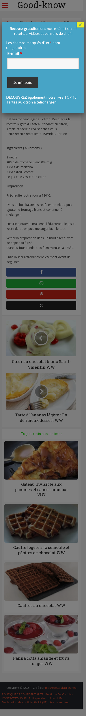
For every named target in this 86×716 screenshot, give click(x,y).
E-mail (14, 53)
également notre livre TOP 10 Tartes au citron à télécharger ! (41, 65)
